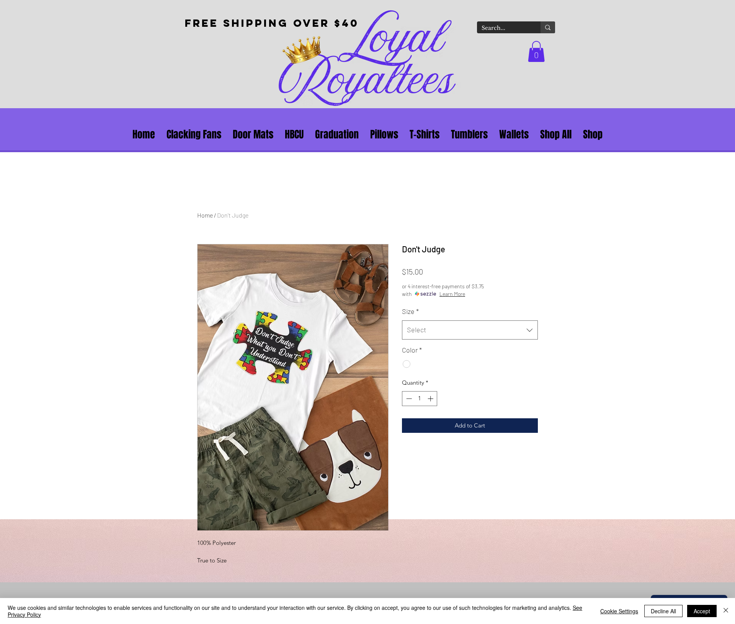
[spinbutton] (419, 399)
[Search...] (548, 27)
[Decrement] (408, 399)
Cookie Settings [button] (619, 611)
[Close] (725, 611)
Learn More (452, 294)
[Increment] (431, 399)
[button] (536, 51)
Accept (702, 611)
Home (205, 215)
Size (410, 311)
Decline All (663, 611)
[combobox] (470, 330)
